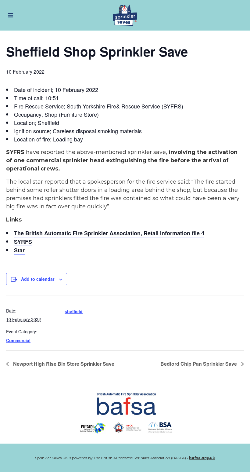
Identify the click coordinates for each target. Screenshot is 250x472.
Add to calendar (37, 279)
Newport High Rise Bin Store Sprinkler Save (63, 363)
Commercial (18, 340)
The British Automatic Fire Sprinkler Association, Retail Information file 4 (109, 233)
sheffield (74, 311)
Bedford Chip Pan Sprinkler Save (199, 363)
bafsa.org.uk (202, 458)
